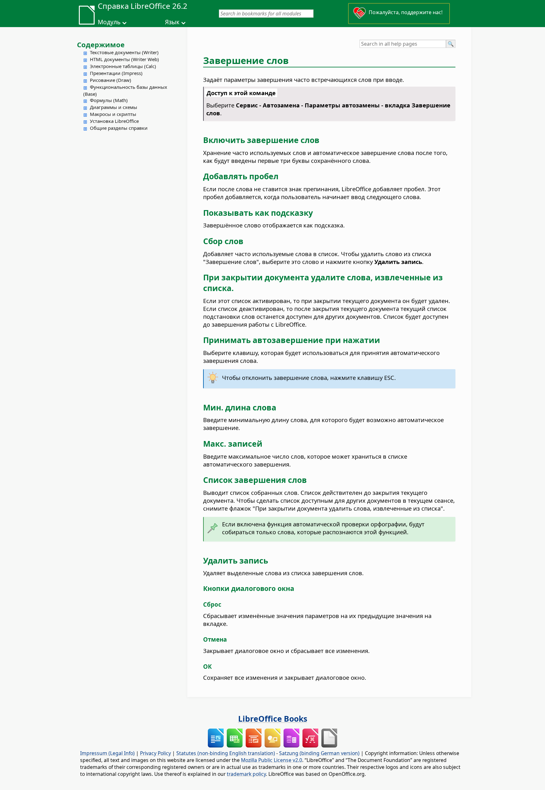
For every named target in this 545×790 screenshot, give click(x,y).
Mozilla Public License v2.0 (271, 760)
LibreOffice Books (272, 718)
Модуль (109, 22)
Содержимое (101, 44)
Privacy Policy (155, 753)
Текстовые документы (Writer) (124, 52)
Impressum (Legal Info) (107, 753)
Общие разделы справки (119, 128)
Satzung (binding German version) (319, 753)
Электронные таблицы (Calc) (123, 66)
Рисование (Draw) (110, 80)
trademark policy (246, 773)
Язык (172, 22)
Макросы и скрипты (113, 114)
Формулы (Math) (109, 100)
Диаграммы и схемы (113, 107)
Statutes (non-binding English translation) (225, 753)
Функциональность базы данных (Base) (125, 90)
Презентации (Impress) (116, 73)
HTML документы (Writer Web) (124, 59)
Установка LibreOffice (114, 121)
